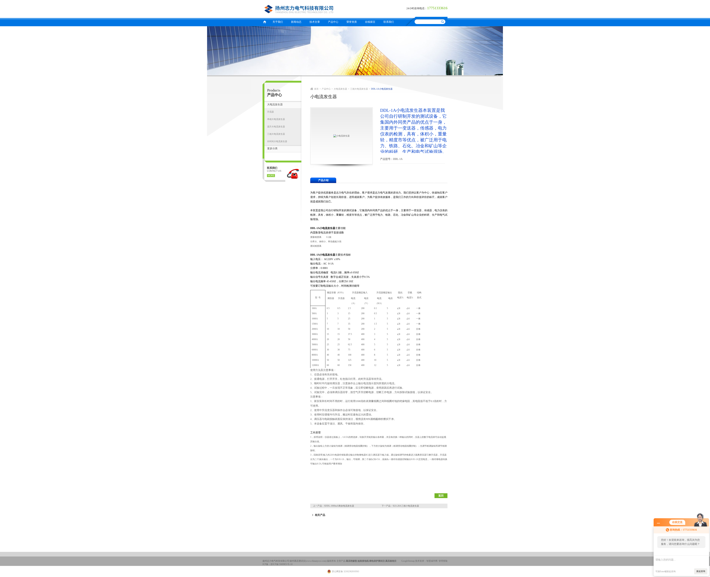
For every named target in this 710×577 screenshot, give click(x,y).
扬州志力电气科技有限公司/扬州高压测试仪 (308, 8)
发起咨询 (700, 571)
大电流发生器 (275, 104)
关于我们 (278, 22)
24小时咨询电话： (416, 8)
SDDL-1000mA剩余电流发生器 (339, 506)
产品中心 (333, 22)
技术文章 (315, 22)
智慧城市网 (431, 561)
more (271, 175)
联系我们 (388, 22)
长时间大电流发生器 (277, 141)
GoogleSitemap (408, 561)
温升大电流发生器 (276, 126)
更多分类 (272, 148)
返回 (441, 495)
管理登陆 (443, 561)
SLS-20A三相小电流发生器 (406, 506)
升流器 (270, 112)
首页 (265, 21)
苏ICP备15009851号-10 (282, 564)
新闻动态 (296, 22)
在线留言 (370, 22)
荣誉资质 (351, 22)
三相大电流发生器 (276, 134)
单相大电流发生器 (276, 119)
